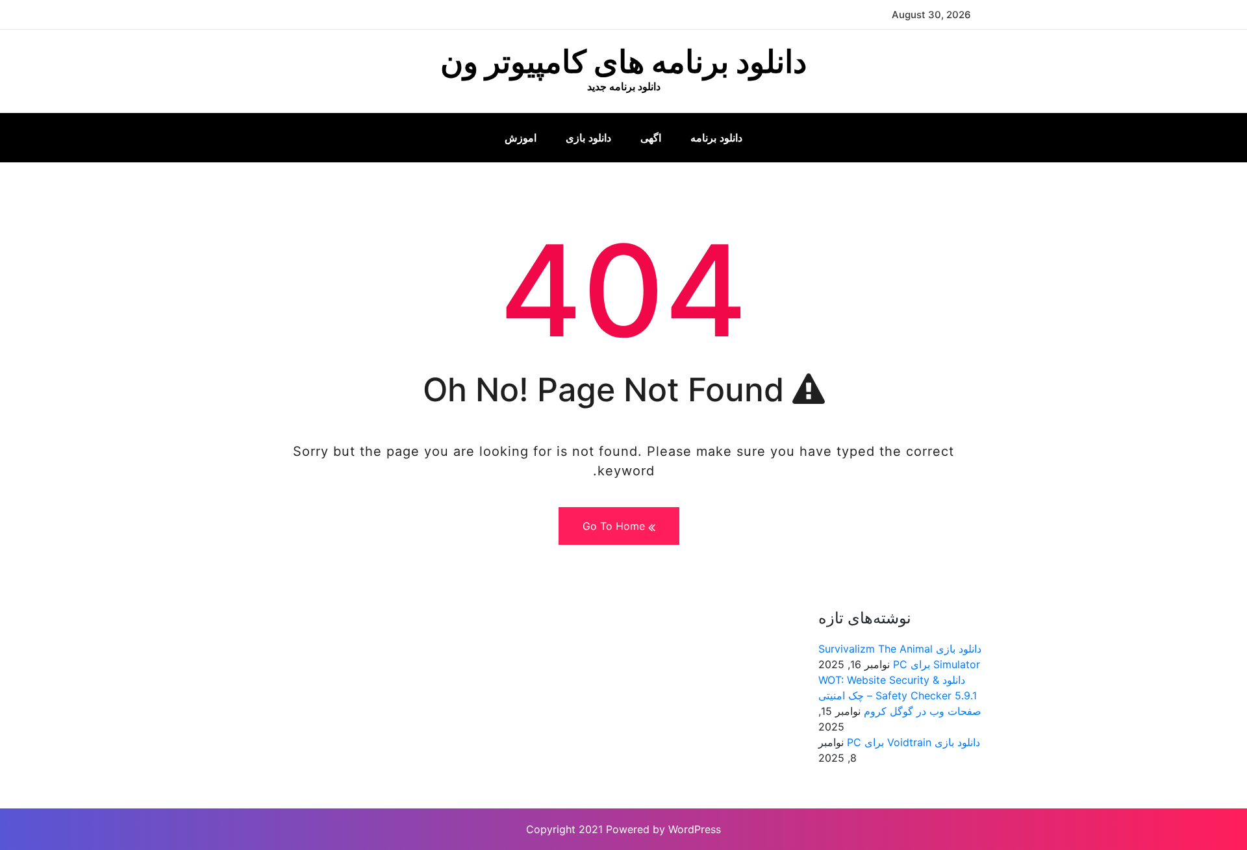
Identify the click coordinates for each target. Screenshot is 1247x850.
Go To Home (615, 525)
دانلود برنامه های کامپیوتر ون (623, 61)
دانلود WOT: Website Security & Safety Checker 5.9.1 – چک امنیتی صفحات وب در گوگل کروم (899, 695)
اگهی (650, 137)
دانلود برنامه (716, 137)
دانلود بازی (588, 137)
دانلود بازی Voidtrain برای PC (913, 742)
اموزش (520, 137)
